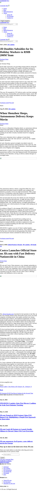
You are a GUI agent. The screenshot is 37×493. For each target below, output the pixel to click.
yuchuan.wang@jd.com (6, 102)
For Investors (7, 482)
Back (1, 390)
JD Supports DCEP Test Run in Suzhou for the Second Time (16, 393)
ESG (4, 474)
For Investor (10, 16)
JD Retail (33, 244)
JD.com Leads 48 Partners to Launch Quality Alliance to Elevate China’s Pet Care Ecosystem (16, 430)
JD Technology (7, 470)
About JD (9, 14)
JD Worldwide (7, 471)
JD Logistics (11, 44)
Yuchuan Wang (4, 59)
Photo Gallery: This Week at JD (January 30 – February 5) (16, 386)
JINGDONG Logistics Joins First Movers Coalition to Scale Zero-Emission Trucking (18, 404)
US (1, 246)
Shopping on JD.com (9, 483)
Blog (4, 10)
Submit (2, 457)
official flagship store (8, 314)
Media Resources (8, 11)
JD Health (6, 473)
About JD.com (7, 480)
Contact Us (10, 18)
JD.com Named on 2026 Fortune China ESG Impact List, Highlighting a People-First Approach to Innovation (18, 417)
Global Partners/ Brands (15, 244)
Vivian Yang (3, 261)
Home (5, 8)
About (5, 13)
